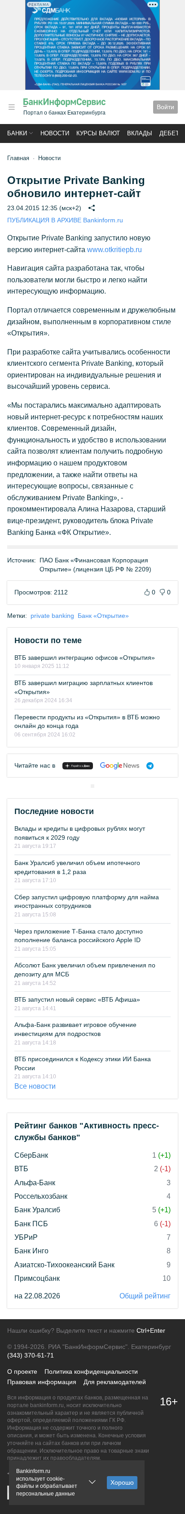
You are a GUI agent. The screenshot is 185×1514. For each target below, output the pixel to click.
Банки (17, 133)
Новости (54, 133)
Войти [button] (165, 106)
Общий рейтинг (145, 1296)
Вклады (139, 133)
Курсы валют (98, 133)
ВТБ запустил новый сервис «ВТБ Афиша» (77, 999)
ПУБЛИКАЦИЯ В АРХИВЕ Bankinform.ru (65, 220)
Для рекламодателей (115, 1381)
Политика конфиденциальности (91, 1371)
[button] (11, 107)
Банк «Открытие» (103, 615)
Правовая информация (41, 1381)
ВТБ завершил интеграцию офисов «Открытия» (84, 657)
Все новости (35, 1086)
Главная (18, 158)
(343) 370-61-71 (30, 1355)
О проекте (22, 1371)
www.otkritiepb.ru (114, 249)
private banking (52, 615)
